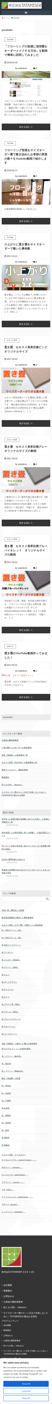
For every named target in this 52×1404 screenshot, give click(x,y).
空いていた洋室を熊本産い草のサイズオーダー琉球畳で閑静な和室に (26, 847)
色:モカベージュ (8, 1026)
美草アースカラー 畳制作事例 (15, 770)
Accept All (26, 1384)
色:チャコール (7, 989)
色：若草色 (6, 1123)
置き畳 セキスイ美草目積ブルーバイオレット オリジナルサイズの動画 (25, 550)
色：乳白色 (6, 1064)
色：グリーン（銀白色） (12, 1056)
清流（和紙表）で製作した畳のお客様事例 (19, 1044)
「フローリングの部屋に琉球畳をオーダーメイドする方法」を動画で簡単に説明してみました (25, 50)
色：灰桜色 (6, 1093)
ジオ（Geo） (8, 1190)
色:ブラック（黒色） (10, 1012)
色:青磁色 (6, 1145)
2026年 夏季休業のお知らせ (13, 859)
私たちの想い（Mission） (12, 785)
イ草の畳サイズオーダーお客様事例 (16, 748)
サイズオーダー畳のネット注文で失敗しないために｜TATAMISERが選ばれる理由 (24, 793)
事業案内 (5, 777)
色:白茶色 (6, 1108)
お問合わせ (8, 1296)
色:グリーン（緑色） (10, 967)
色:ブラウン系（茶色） (11, 1004)
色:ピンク (6, 997)
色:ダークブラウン (9, 982)
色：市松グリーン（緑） (12, 930)
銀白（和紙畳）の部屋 (11, 1078)
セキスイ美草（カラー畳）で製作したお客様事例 (22, 925)
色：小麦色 (6, 1101)
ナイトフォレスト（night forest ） (17, 1197)
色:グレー (6, 975)
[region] (26, 1381)
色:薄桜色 (6, 1138)
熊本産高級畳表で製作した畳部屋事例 (17, 918)
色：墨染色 (6, 1086)
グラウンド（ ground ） (13, 1182)
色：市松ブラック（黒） (12, 938)
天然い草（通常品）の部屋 (13, 910)
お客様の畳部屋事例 (10, 740)
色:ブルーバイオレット (11, 1019)
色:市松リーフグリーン (11, 945)
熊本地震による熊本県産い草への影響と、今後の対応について (26, 834)
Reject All (26, 1398)
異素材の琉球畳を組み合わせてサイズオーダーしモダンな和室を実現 (26, 871)
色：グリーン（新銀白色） (13, 1071)
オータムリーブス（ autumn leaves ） (19, 1160)
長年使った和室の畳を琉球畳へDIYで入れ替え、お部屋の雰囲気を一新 (25, 820)
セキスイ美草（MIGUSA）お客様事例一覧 (19, 762)
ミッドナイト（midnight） (14, 1212)
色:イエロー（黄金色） (11, 960)
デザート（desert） (11, 1204)
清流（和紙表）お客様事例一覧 (15, 755)
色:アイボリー (7, 952)
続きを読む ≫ (26, 127)
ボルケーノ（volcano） (12, 1167)
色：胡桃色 (6, 1115)
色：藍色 (5, 1130)
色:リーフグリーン (9, 1034)
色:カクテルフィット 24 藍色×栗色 (16, 1049)
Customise (26, 1391)
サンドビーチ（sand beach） (15, 1175)
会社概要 (7, 1285)
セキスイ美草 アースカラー (14, 1155)
